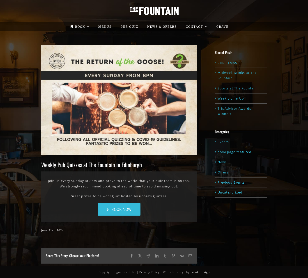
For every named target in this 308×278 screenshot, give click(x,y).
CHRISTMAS (227, 63)
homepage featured (234, 152)
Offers (223, 172)
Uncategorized (230, 192)
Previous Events (231, 182)
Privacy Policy (149, 272)
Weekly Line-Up (231, 98)
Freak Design (200, 272)
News (222, 162)
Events (223, 142)
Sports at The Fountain (237, 88)
